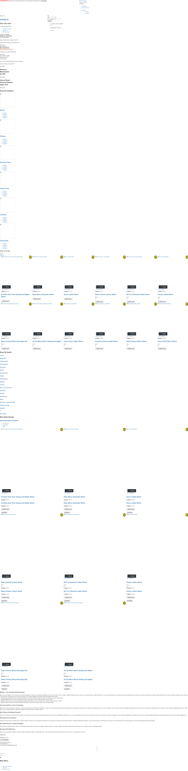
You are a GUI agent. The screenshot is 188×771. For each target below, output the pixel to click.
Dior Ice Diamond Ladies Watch (138, 294)
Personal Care (5, 162)
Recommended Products (9, 420)
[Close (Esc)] (0, 753)
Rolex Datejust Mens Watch (136, 341)
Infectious (3, 390)
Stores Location (83, 0)
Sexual (2, 370)
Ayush (2, 110)
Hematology (3, 396)
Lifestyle (3, 214)
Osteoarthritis (4, 373)
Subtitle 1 (5, 113)
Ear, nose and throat (6, 387)
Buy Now (4, 512)
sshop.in (4, 19)
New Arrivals (6, 423)
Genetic (2, 393)
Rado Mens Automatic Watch (43, 294)
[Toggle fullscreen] (3, 753)
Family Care (4, 188)
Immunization (4, 364)
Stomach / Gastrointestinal (7, 402)
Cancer (2, 355)
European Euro (85, 7)
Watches (5, 30)
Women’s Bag (6, 32)
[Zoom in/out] (5, 753)
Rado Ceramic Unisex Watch (105, 294)
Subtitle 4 (5, 117)
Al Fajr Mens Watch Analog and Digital (46, 341)
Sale (4, 426)
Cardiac (2, 385)
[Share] (2, 753)
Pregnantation (4, 361)
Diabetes (2, 408)
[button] (5, 289)
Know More (44, 0)
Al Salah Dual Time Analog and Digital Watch (17, 497)
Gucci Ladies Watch (71, 294)
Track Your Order (83, 2)
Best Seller (5, 425)
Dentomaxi (3, 414)
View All (2, 255)
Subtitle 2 (5, 114)
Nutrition (2, 382)
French (86, 11)
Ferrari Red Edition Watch (167, 341)
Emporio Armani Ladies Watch (106, 341)
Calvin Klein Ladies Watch (73, 341)
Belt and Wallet (7, 29)
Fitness (3, 136)
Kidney (2, 376)
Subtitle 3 (5, 116)
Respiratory (3, 358)
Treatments (4, 240)
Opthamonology (4, 405)
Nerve (1, 399)
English (84, 10)
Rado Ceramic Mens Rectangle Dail (14, 341)
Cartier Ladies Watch (165, 294)
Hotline (53, 23)
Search (49, 21)
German (87, 13)
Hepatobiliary (4, 379)
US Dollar (84, 6)
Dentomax (3, 367)
